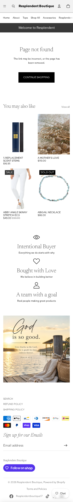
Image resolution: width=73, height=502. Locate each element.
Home (6, 17)
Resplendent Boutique (29, 482)
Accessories (49, 17)
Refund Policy (13, 404)
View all (65, 107)
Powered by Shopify (54, 482)
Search (8, 398)
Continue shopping (36, 77)
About (16, 17)
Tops (25, 17)
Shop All (35, 17)
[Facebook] (11, 496)
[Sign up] (66, 445)
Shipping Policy (14, 409)
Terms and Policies (37, 489)
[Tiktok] (47, 496)
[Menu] (4, 6)
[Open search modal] (13, 6)
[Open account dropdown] (59, 6)
